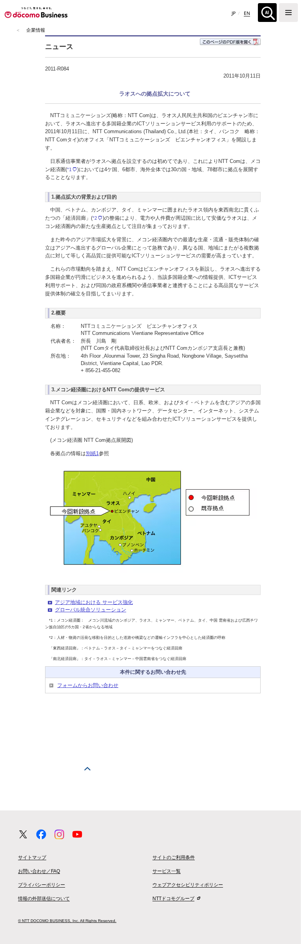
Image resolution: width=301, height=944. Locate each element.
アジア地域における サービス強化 (94, 602)
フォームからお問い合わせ (87, 685)
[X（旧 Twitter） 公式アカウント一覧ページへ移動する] (23, 834)
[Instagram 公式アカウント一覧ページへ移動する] (59, 834)
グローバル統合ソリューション (90, 610)
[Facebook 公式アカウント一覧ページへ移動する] (41, 834)
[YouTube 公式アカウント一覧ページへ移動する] (77, 834)
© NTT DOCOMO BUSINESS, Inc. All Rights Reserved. (67, 921)
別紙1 (92, 453)
